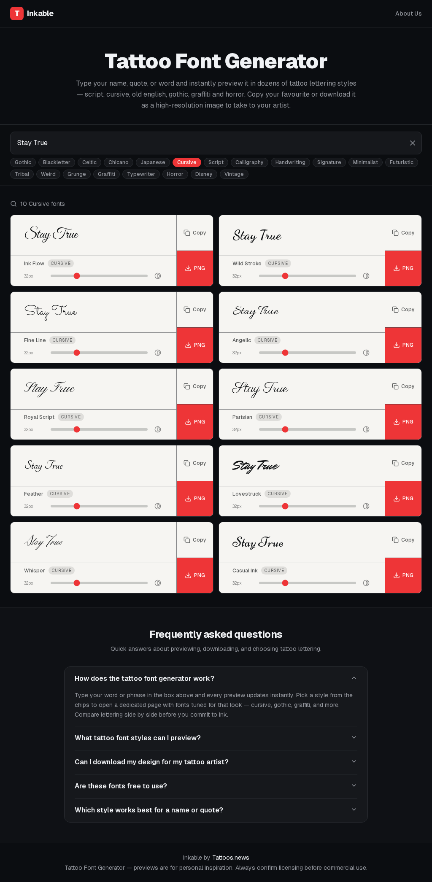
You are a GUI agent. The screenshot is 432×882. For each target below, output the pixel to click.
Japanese (152, 162)
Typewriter (141, 174)
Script (216, 162)
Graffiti (106, 174)
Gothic (23, 162)
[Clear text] (412, 143)
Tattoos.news (230, 857)
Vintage (234, 174)
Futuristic (401, 162)
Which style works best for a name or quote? (149, 810)
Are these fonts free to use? (121, 786)
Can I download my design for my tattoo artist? (152, 762)
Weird (48, 174)
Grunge (77, 174)
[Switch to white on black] (158, 276)
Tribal (22, 174)
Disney (204, 174)
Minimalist (365, 162)
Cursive (187, 162)
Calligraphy (249, 162)
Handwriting (290, 162)
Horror (175, 174)
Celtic (89, 162)
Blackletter (56, 162)
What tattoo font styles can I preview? (138, 738)
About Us (408, 13)
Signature (329, 162)
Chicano (118, 162)
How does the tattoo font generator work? (144, 678)
